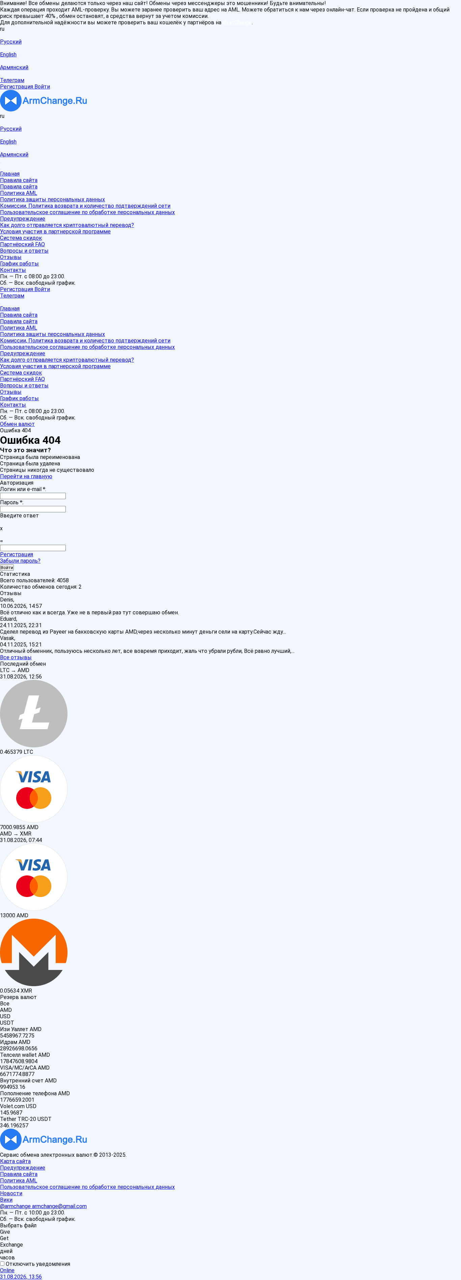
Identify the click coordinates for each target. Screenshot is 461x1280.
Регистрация (16, 554)
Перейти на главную (26, 476)
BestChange (237, 22)
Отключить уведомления (37, 1264)
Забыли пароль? (20, 561)
